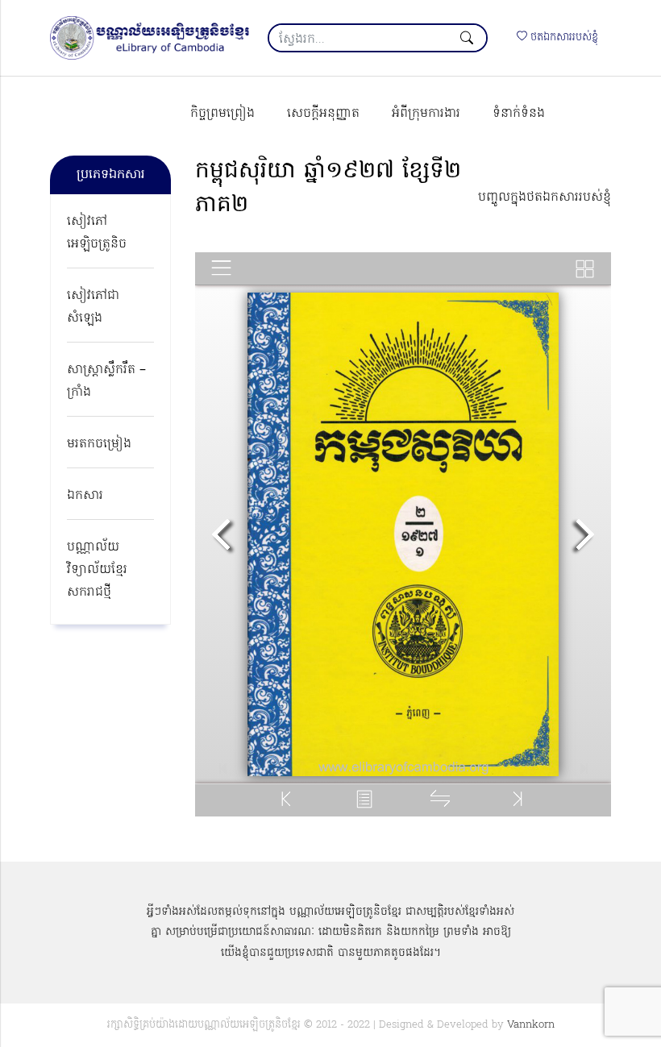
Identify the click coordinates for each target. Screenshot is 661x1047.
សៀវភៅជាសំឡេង (93, 307)
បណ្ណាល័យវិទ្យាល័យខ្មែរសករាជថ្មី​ (97, 570)
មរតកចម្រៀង (99, 444)
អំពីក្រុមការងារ (426, 113)
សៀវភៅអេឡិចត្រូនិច (97, 233)
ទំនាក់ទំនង (519, 113)
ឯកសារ (85, 495)
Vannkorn (531, 1024)
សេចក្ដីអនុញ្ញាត (323, 113)
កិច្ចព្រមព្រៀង (222, 113)
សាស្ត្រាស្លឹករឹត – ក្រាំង (106, 381)
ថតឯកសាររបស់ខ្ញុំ (562, 37)
